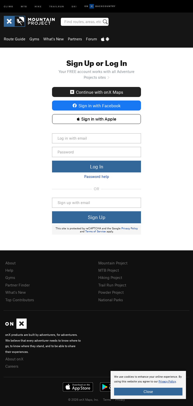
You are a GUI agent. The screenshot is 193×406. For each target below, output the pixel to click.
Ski (74, 6)
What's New (53, 39)
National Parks (110, 299)
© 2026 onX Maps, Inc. (83, 399)
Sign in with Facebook (99, 105)
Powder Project (111, 292)
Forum (91, 39)
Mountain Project (112, 263)
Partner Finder (17, 285)
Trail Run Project (112, 285)
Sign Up (96, 217)
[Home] (32, 21)
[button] (96, 119)
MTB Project (108, 270)
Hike (38, 6)
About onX (14, 359)
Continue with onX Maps (99, 91)
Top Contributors (19, 299)
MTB (24, 6)
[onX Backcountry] (100, 6)
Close (148, 391)
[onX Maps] (16, 327)
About (10, 263)
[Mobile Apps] (105, 39)
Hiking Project (110, 277)
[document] (148, 384)
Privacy (120, 399)
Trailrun (56, 6)
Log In (96, 166)
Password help (96, 176)
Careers (11, 366)
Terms (107, 399)
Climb (8, 6)
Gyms (34, 39)
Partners (75, 39)
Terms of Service (95, 231)
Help (9, 270)
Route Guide (14, 39)
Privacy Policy (129, 228)
